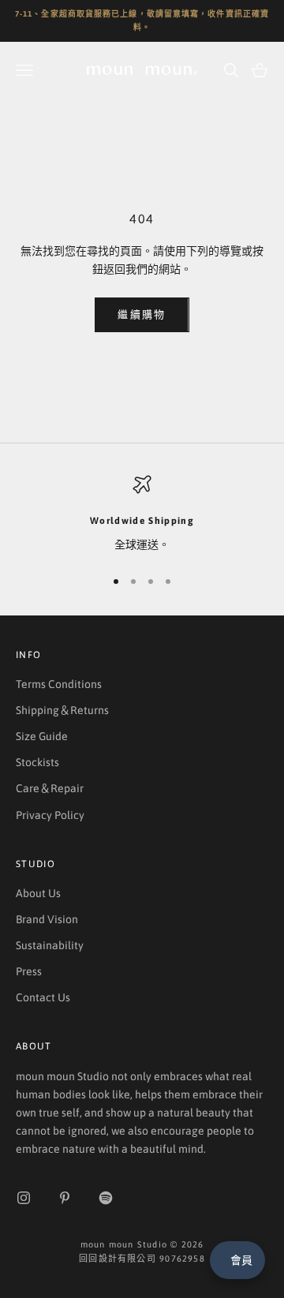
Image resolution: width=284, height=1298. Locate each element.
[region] (142, 514)
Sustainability (50, 945)
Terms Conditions (59, 684)
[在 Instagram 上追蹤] (24, 1198)
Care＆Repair (50, 788)
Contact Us (43, 997)
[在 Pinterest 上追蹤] (65, 1198)
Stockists (37, 762)
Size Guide (42, 736)
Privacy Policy (50, 815)
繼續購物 (142, 314)
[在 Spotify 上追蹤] (106, 1198)
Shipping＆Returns (62, 710)
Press (29, 971)
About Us (38, 893)
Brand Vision (47, 919)
